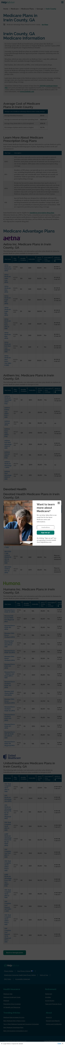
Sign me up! (45, 532)
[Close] (58, 503)
